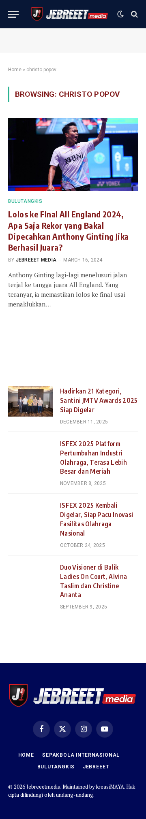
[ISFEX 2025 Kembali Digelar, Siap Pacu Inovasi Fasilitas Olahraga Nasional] (30, 515)
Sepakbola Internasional (81, 755)
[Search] (133, 14)
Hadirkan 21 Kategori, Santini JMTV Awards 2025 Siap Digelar (99, 400)
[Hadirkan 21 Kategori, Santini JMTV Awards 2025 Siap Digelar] (30, 401)
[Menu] (13, 14)
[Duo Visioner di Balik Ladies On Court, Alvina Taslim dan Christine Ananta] (30, 577)
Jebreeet (96, 767)
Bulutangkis (56, 767)
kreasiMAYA (110, 786)
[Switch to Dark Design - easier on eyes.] (120, 14)
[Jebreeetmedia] (70, 14)
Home (14, 69)
